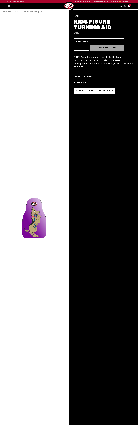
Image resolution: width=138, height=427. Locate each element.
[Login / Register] (125, 6)
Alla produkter (14, 12)
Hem (4, 12)
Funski (76, 16)
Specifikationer (81, 82)
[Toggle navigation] (9, 6)
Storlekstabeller (99, 2)
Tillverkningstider (82, 2)
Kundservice (112, 2)
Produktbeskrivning (83, 76)
